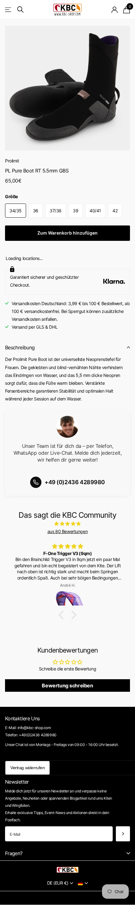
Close (67, 853)
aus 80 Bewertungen (67, 531)
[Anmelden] (114, 9)
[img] (67, 523)
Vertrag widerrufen (27, 767)
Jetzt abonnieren (123, 834)
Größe (11, 196)
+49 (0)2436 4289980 (75, 482)
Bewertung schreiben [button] (67, 685)
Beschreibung (20, 347)
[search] (20, 10)
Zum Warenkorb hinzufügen (67, 233)
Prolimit (12, 160)
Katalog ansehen (8, 9)
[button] (62, 615)
